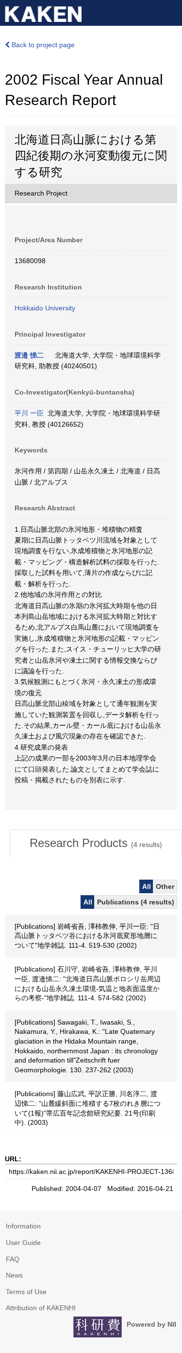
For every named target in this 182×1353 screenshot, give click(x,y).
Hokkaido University (45, 308)
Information (23, 1226)
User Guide (23, 1242)
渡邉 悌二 (29, 355)
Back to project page (42, 45)
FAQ (12, 1259)
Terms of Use (26, 1292)
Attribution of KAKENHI (41, 1308)
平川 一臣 (29, 413)
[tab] (96, 843)
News (14, 1275)
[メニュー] (170, 11)
